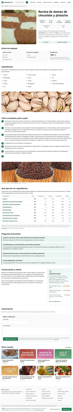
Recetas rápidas (45, 396)
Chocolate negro (7, 210)
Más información (40, 410)
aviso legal (56, 339)
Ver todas (67, 347)
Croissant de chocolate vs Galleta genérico (59, 291)
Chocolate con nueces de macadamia (12, 201)
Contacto (60, 396)
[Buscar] (27, 2)
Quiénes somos (61, 393)
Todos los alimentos (31, 391)
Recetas (39, 2)
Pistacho (5, 199)
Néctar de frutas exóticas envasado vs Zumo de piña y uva (59, 296)
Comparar (62, 2)
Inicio (2, 6)
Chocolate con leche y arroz (10, 221)
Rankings (56, 2)
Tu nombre (5, 319)
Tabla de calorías (47, 2)
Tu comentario (6, 325)
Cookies (60, 400)
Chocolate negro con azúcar (10, 218)
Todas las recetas (46, 391)
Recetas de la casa (46, 393)
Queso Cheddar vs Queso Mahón (59, 286)
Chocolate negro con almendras (11, 215)
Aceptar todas (66, 409)
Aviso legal (60, 398)
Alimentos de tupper (31, 400)
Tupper (69, 2)
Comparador (29, 398)
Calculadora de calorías (47, 398)
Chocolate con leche (8, 212)
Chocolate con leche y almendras (11, 204)
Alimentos (33, 2)
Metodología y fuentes (63, 391)
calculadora (4, 228)
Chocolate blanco (7, 207)
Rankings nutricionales (31, 396)
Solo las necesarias (55, 409)
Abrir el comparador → (55, 301)
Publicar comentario (10, 339)
